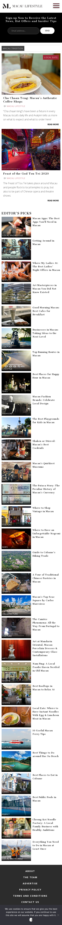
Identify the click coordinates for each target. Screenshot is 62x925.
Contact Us (30, 901)
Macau (6, 769)
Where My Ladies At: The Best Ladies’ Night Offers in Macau (46, 266)
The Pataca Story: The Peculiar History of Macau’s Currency (46, 489)
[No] (58, 915)
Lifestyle (7, 369)
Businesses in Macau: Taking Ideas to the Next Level (46, 333)
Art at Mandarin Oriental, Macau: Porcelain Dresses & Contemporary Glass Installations (45, 648)
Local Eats (51, 57)
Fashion (7, 413)
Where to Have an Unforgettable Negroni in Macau (46, 533)
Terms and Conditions (30, 895)
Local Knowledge (12, 235)
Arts (4, 302)
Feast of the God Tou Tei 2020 (26, 173)
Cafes (5, 792)
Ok (32, 920)
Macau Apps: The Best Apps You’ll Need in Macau (46, 222)
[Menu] (56, 5)
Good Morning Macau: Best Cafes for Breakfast (46, 311)
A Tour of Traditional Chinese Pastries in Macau (46, 578)
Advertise (30, 883)
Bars (5, 280)
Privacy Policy (30, 889)
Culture (7, 346)
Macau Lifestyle (16, 106)
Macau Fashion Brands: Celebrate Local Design (44, 400)
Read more (53, 124)
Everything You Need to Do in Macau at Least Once (46, 845)
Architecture (10, 614)
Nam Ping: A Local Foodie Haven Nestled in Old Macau (46, 667)
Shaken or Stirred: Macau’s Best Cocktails (44, 444)
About (30, 871)
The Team (30, 877)
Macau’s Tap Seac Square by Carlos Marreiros (44, 600)
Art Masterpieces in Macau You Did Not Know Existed (45, 289)
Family (6, 435)
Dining (6, 324)
